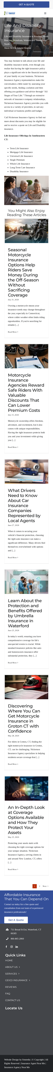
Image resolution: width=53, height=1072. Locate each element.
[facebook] (6, 947)
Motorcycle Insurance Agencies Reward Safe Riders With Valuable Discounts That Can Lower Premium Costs (26, 393)
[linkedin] (17, 947)
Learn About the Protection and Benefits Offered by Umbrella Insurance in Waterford (25, 613)
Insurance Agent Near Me (32, 1063)
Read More (12, 332)
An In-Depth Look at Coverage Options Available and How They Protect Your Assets (26, 820)
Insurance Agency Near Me (17, 1067)
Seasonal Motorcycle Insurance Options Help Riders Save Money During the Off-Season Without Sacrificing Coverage (23, 272)
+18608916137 (12, 928)
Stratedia (26, 1059)
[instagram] (11, 947)
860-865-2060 (17, 938)
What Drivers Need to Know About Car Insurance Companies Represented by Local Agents (24, 505)
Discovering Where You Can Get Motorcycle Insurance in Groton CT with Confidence (24, 718)
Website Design (11, 1059)
